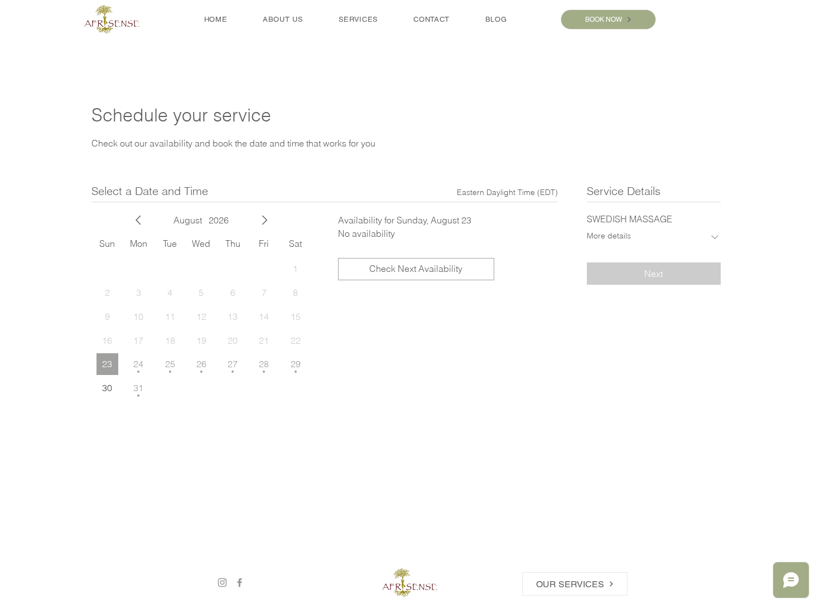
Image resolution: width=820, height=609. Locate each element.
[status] (507, 192)
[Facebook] (239, 582)
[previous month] (138, 220)
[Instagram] (222, 582)
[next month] (264, 220)
